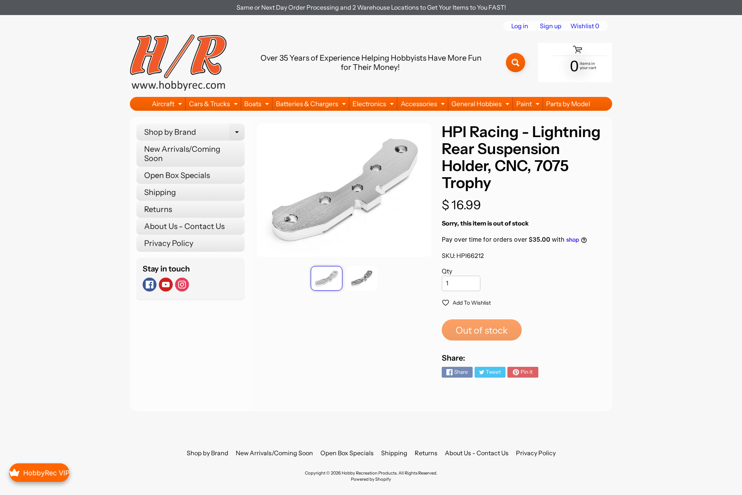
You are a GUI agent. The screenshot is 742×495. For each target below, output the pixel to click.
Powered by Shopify (371, 479)
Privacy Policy (168, 243)
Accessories (424, 105)
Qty (447, 271)
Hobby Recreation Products (369, 473)
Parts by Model (568, 104)
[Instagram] (182, 285)
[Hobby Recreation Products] (178, 62)
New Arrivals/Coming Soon (182, 153)
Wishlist (584, 26)
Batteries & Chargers (312, 105)
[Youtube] (166, 285)
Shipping (160, 192)
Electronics (374, 105)
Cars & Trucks (214, 105)
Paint (528, 105)
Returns (158, 209)
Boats (257, 105)
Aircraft (168, 105)
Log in (519, 26)
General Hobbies (481, 105)
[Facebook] (150, 285)
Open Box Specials (177, 175)
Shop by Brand (194, 134)
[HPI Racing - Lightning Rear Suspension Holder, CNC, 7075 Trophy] (326, 278)
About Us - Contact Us (184, 226)
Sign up (551, 26)
